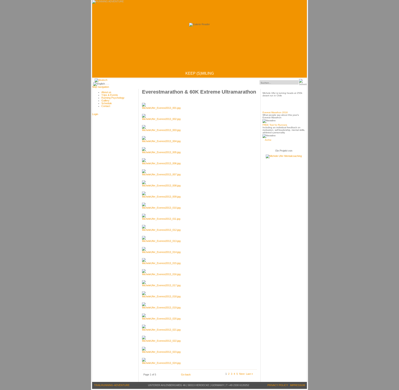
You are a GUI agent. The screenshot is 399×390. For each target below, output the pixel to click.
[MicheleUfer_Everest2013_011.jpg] (161, 218)
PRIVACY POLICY (277, 385)
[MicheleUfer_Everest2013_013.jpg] (161, 241)
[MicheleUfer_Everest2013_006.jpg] (161, 163)
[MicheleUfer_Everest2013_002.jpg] (161, 119)
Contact (105, 106)
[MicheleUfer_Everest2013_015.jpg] (161, 263)
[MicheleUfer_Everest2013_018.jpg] (161, 296)
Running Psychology (112, 97)
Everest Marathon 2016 (275, 112)
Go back (186, 374)
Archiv (268, 140)
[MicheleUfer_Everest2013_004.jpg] (161, 141)
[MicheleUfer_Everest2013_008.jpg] (161, 185)
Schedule (106, 103)
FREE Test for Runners (275, 125)
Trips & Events (109, 95)
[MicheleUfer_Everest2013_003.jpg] (161, 130)
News (267, 107)
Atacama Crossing (276, 88)
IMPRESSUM (297, 385)
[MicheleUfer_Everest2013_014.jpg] (161, 252)
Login (95, 114)
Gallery (105, 100)
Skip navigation (100, 86)
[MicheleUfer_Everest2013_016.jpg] (161, 274)
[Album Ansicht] (101, 80)
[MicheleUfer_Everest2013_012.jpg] (161, 230)
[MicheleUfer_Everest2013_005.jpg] (161, 152)
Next (242, 373)
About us (106, 92)
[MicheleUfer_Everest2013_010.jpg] (161, 207)
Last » (249, 373)
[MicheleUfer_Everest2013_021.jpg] (161, 329)
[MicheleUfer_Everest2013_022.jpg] (161, 340)
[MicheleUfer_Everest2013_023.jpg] (161, 351)
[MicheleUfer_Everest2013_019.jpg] (161, 307)
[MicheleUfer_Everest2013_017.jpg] (161, 285)
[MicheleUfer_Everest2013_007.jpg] (161, 174)
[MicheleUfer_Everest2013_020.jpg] (161, 318)
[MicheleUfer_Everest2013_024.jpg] (161, 363)
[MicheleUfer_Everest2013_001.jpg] (161, 108)
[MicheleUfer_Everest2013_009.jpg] (161, 196)
